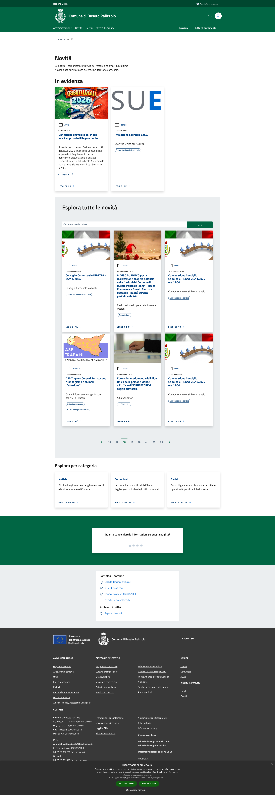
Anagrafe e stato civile (106, 666)
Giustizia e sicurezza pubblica (152, 671)
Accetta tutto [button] (126, 784)
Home (59, 39)
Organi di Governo (62, 666)
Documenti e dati (61, 697)
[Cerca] (218, 15)
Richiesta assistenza (105, 733)
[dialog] (137, 778)
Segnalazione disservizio (107, 723)
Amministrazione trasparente (152, 718)
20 (139, 442)
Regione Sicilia (60, 3)
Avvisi (66, 125)
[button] (137, 790)
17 (117, 442)
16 (109, 442)
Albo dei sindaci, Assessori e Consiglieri (72, 702)
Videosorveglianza (147, 735)
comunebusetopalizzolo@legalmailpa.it (73, 744)
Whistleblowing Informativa (152, 745)
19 (131, 442)
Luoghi (183, 691)
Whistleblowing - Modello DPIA (154, 741)
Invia (200, 225)
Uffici (55, 677)
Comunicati (76, 368)
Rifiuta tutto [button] (149, 783)
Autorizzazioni (145, 692)
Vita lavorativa (103, 677)
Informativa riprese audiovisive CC (155, 751)
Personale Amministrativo (66, 692)
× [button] (272, 764)
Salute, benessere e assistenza (153, 687)
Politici (56, 687)
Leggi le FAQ (102, 728)
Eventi (183, 696)
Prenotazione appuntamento (109, 718)
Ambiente (143, 682)
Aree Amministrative (63, 671)
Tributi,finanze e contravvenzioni (154, 676)
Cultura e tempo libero (106, 671)
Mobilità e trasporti (105, 692)
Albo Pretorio (144, 723)
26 (161, 442)
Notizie (123, 125)
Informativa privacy (147, 728)
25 (154, 442)
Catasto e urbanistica (106, 687)
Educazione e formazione (150, 666)
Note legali (143, 758)
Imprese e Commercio (106, 682)
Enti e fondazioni (61, 682)
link (165, 777)
